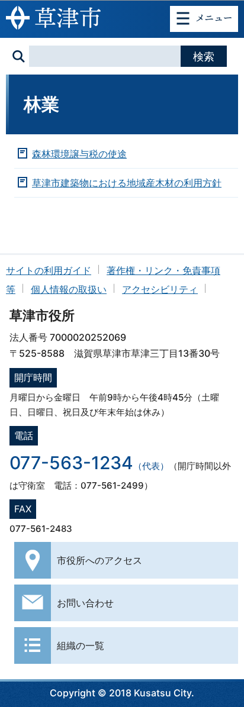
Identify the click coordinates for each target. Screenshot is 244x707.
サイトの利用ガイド (48, 270)
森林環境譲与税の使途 (79, 154)
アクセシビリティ (160, 289)
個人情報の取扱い (69, 289)
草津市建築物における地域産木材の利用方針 (126, 183)
